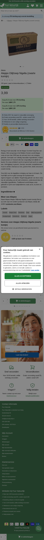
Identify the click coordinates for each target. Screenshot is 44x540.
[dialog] (22, 270)
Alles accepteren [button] (22, 276)
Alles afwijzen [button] (23, 283)
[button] (22, 289)
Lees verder (35, 270)
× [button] (39, 249)
